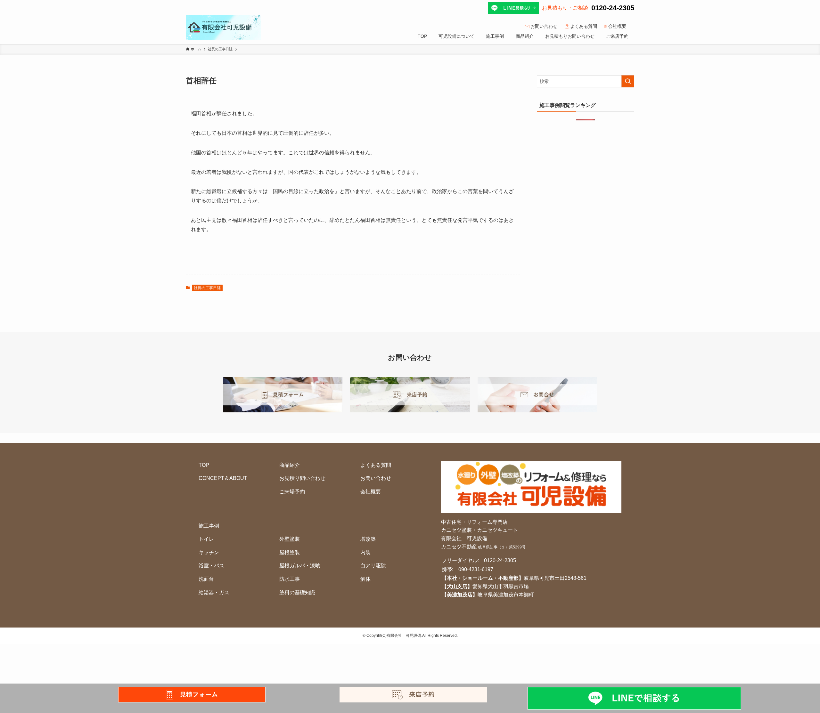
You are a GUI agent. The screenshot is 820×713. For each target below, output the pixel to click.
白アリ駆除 (373, 565)
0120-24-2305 (612, 8)
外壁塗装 (289, 539)
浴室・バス (211, 565)
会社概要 (617, 26)
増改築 (368, 539)
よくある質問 (583, 26)
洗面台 (206, 579)
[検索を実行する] (627, 81)
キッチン (209, 552)
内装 (365, 552)
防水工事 (289, 579)
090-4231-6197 (475, 569)
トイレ (206, 539)
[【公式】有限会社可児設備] (223, 27)
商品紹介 (289, 465)
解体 (365, 579)
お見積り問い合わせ (302, 478)
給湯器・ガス (214, 592)
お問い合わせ (543, 26)
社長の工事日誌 (207, 288)
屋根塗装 (289, 552)
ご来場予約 (292, 491)
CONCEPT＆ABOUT (223, 478)
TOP (204, 465)
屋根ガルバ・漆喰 (299, 565)
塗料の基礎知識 (297, 592)
